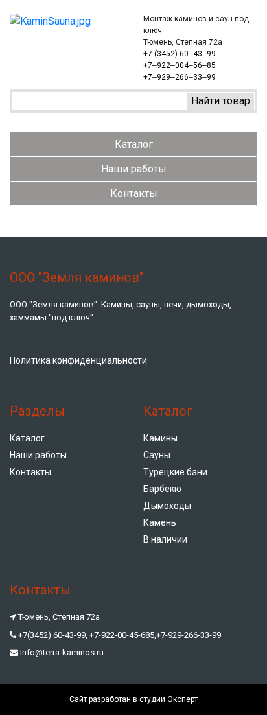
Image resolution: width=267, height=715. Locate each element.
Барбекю (162, 489)
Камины (160, 438)
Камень (159, 522)
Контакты (133, 193)
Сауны (156, 455)
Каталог (134, 144)
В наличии (165, 539)
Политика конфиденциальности (78, 360)
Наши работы (134, 169)
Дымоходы (167, 505)
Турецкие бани (175, 472)
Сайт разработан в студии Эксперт (133, 699)
